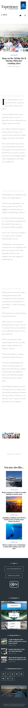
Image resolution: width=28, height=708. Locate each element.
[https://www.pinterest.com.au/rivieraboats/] (21, 674)
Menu (5, 15)
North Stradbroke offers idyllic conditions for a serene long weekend (18, 641)
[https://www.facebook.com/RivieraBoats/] (3, 674)
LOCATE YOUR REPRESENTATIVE (14, 569)
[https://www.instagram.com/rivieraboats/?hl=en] (8, 674)
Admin (10, 66)
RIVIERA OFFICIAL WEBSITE (14, 575)
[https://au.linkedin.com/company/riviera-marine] (17, 674)
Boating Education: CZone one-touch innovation (17, 650)
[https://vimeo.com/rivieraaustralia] (8, 678)
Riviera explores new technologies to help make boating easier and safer (14, 546)
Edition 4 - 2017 (14, 54)
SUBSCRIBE (14, 693)
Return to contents (14, 454)
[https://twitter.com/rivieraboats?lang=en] (12, 674)
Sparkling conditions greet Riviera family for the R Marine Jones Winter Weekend (14, 519)
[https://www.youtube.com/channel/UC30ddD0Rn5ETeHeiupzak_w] (3, 678)
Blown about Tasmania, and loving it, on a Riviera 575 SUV (18, 658)
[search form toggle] (25, 15)
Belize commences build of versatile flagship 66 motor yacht (14, 493)
